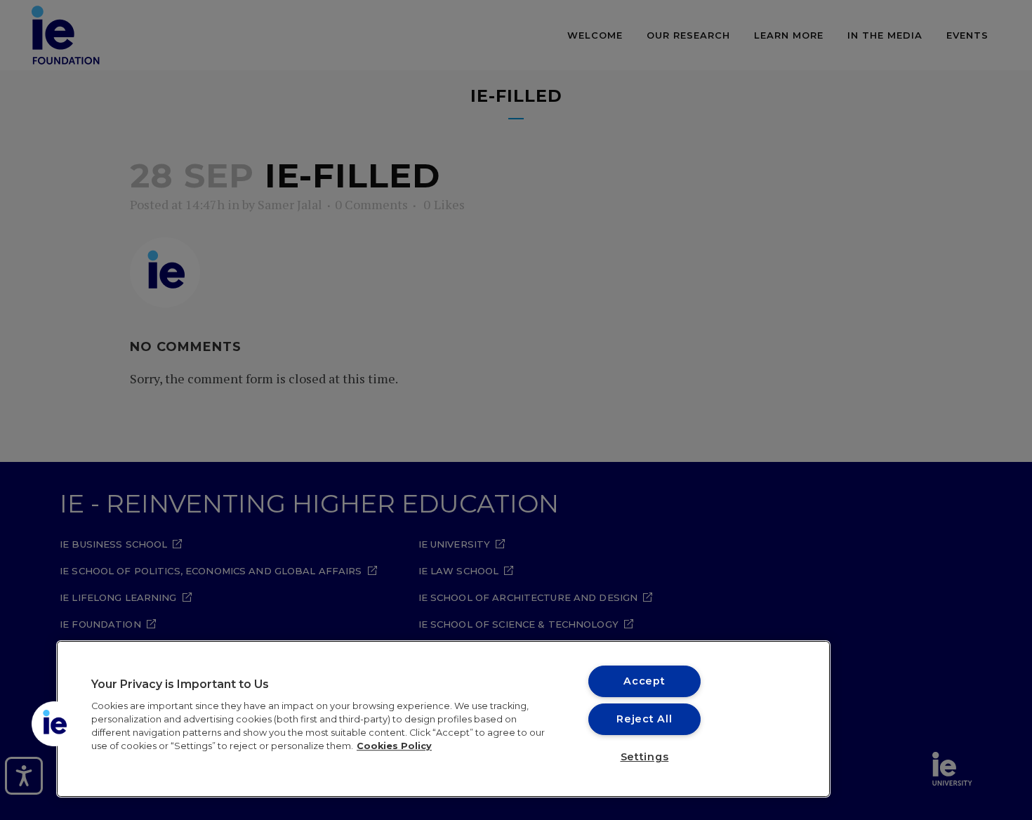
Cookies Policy (394, 746)
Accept (644, 681)
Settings (645, 756)
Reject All (644, 719)
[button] (54, 723)
